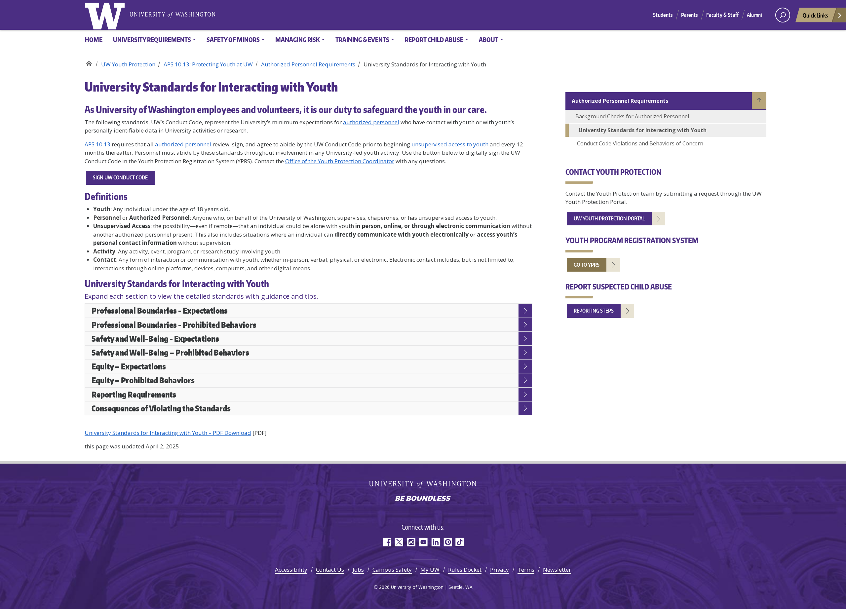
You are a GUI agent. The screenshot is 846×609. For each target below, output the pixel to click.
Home (93, 39)
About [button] (488, 39)
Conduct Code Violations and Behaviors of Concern (640, 143)
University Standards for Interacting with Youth (643, 130)
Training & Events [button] (362, 39)
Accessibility (291, 569)
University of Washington (106, 15)
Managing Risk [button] (297, 39)
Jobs (358, 569)
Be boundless (423, 499)
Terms (526, 569)
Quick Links (815, 15)
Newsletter (557, 569)
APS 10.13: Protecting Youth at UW (208, 64)
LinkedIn (435, 542)
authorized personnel (371, 122)
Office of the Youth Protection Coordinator (339, 161)
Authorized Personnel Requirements (308, 64)
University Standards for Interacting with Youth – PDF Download (168, 433)
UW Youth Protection (89, 62)
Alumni (754, 15)
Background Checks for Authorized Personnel (632, 116)
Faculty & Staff (722, 15)
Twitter (398, 542)
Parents (689, 15)
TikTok (459, 542)
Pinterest (447, 542)
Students (663, 15)
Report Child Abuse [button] (434, 39)
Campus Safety (392, 569)
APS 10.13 (97, 144)
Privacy (499, 569)
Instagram (410, 542)
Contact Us (330, 569)
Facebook (386, 542)
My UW (430, 569)
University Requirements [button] (152, 39)
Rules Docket (464, 569)
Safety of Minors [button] (233, 39)
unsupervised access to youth (449, 144)
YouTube (423, 542)
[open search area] (782, 15)
